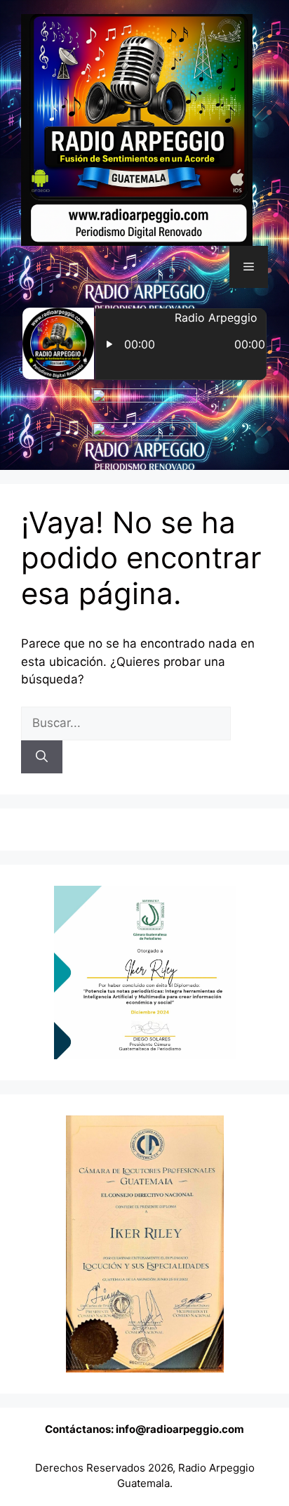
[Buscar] (41, 757)
